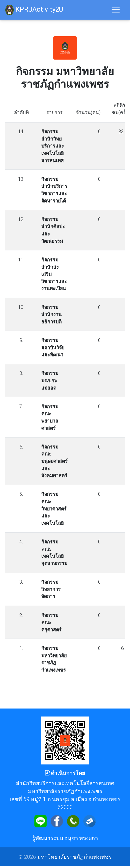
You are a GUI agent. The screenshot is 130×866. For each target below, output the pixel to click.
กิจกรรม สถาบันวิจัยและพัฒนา (52, 347)
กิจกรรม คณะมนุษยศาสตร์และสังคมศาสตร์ (54, 461)
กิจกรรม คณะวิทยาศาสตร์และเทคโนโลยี (54, 508)
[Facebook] (56, 820)
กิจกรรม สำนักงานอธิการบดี (51, 314)
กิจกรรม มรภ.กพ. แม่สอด (50, 380)
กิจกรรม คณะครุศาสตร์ (51, 622)
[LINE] (40, 820)
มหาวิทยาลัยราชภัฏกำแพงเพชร (74, 856)
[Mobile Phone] (73, 820)
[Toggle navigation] (116, 9)
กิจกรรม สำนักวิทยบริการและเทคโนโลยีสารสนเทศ (52, 146)
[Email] (89, 820)
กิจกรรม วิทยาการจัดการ (51, 589)
